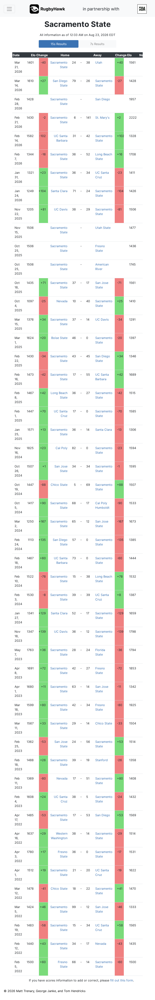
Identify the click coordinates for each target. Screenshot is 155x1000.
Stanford (101, 760)
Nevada (62, 301)
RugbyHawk (52, 8)
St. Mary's (102, 117)
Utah (98, 62)
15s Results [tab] (59, 44)
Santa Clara (59, 191)
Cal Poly (61, 448)
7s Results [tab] (97, 44)
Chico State (59, 485)
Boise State (59, 338)
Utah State (103, 228)
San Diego (102, 99)
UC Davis (60, 209)
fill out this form (121, 980)
